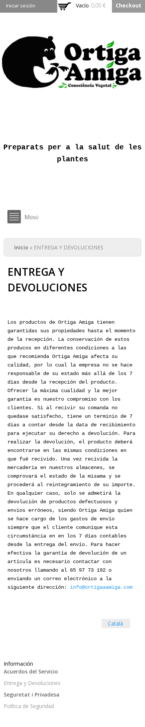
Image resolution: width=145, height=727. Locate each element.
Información (18, 663)
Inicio (21, 247)
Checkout (128, 5)
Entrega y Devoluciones (32, 682)
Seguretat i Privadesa (31, 694)
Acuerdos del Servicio (31, 671)
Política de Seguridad (29, 706)
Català (115, 623)
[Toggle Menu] (14, 216)
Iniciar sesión (20, 6)
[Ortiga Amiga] (72, 87)
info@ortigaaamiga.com (101, 587)
